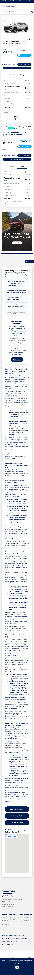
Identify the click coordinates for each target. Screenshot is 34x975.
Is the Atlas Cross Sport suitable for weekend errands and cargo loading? (16, 291)
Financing (14, 914)
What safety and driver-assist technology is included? (15, 298)
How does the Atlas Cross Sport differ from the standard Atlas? (15, 305)
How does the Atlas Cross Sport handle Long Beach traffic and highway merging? (15, 283)
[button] (29, 39)
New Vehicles (5, 917)
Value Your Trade (17, 816)
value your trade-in (20, 652)
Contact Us (17, 360)
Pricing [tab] (22, 75)
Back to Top (29, 262)
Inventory (6, 914)
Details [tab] (12, 75)
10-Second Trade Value (18, 68)
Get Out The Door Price (26, 64)
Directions (26, 920)
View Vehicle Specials (17, 809)
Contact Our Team (17, 823)
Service (20, 914)
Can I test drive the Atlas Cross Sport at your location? (17, 313)
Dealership (28, 914)
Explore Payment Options (9, 64)
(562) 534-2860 (20, 350)
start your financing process (12, 492)
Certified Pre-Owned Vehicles (5, 926)
